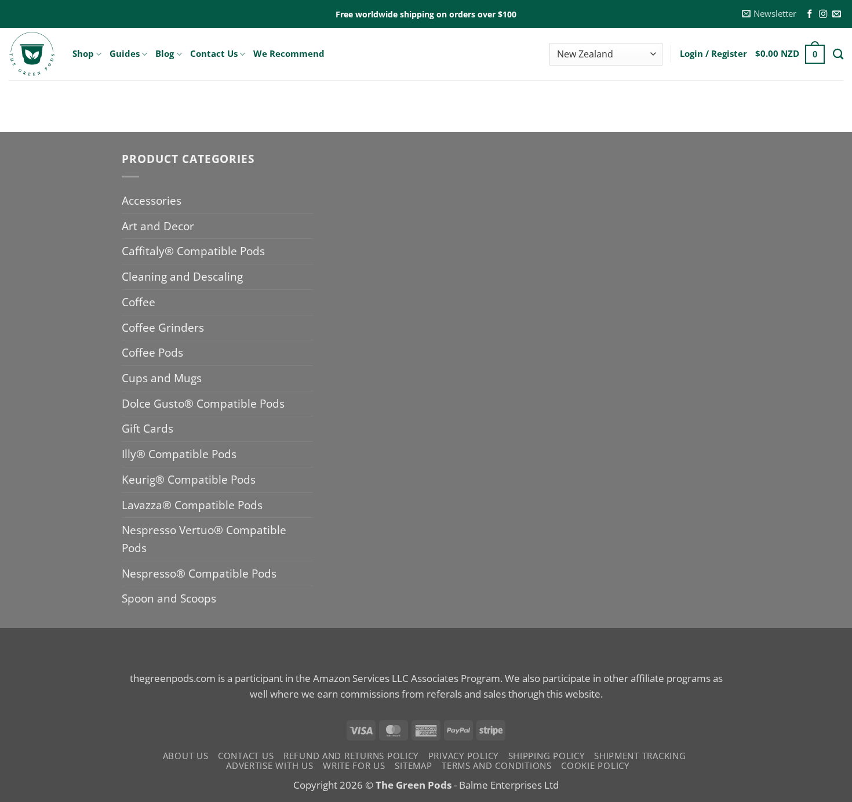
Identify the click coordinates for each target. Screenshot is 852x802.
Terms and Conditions (497, 765)
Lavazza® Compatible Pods (192, 505)
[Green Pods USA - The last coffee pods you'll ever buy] (32, 54)
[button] (769, 14)
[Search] (838, 54)
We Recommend (289, 54)
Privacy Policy (463, 755)
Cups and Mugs (162, 378)
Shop (83, 54)
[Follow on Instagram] (823, 14)
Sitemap (413, 765)
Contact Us (214, 54)
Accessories (151, 200)
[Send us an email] (836, 14)
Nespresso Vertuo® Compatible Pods (204, 539)
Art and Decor (158, 226)
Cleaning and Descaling (182, 276)
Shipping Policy (546, 755)
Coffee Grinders (163, 327)
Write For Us (354, 765)
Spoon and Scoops (169, 598)
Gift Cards (147, 428)
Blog (164, 54)
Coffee (138, 302)
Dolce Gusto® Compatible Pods (203, 403)
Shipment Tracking (640, 755)
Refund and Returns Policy (350, 755)
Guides (125, 54)
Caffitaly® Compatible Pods (193, 251)
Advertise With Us (270, 765)
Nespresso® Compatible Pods (199, 573)
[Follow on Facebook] (810, 14)
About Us (186, 755)
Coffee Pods (152, 352)
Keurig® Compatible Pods (189, 479)
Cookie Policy (595, 765)
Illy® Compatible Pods (179, 454)
